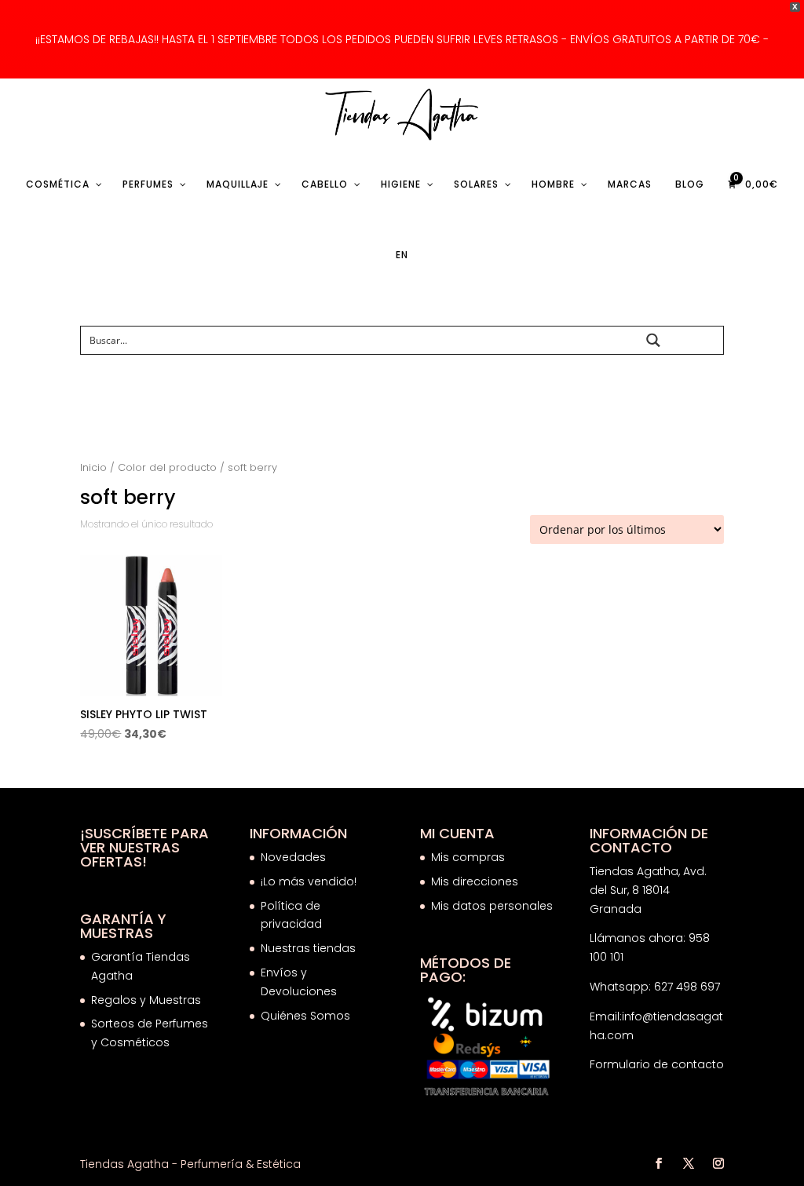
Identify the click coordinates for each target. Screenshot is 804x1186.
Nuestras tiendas (310, 948)
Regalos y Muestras (146, 1000)
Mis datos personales (492, 906)
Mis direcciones (474, 881)
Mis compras (468, 857)
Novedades (293, 857)
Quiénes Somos (305, 1016)
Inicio (93, 467)
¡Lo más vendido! (308, 881)
